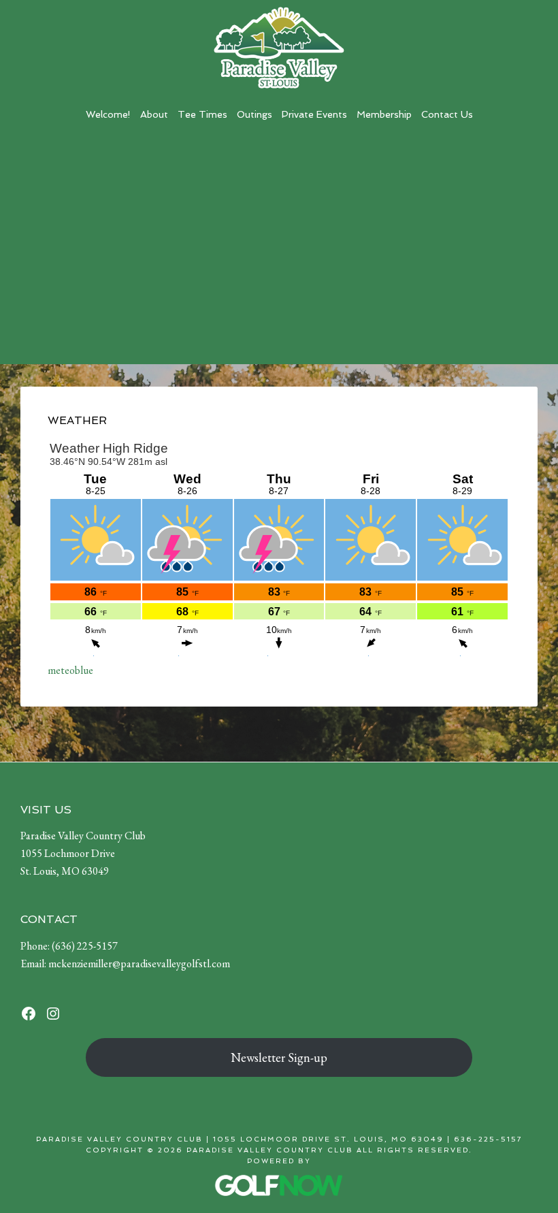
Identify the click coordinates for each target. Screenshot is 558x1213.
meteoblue (70, 670)
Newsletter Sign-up (279, 1057)
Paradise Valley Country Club (279, 47)
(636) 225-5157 (85, 946)
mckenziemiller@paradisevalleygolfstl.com (139, 963)
